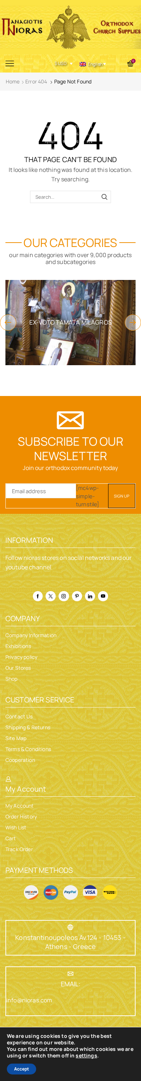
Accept (21, 1069)
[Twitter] (51, 596)
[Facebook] (38, 596)
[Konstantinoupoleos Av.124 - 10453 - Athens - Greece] (70, 927)
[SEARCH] (104, 197)
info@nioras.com (29, 1000)
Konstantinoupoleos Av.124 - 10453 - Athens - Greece (70, 942)
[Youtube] (103, 596)
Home (13, 81)
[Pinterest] (77, 596)
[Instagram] (64, 596)
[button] (8, 322)
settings (86, 1055)
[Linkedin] (90, 596)
